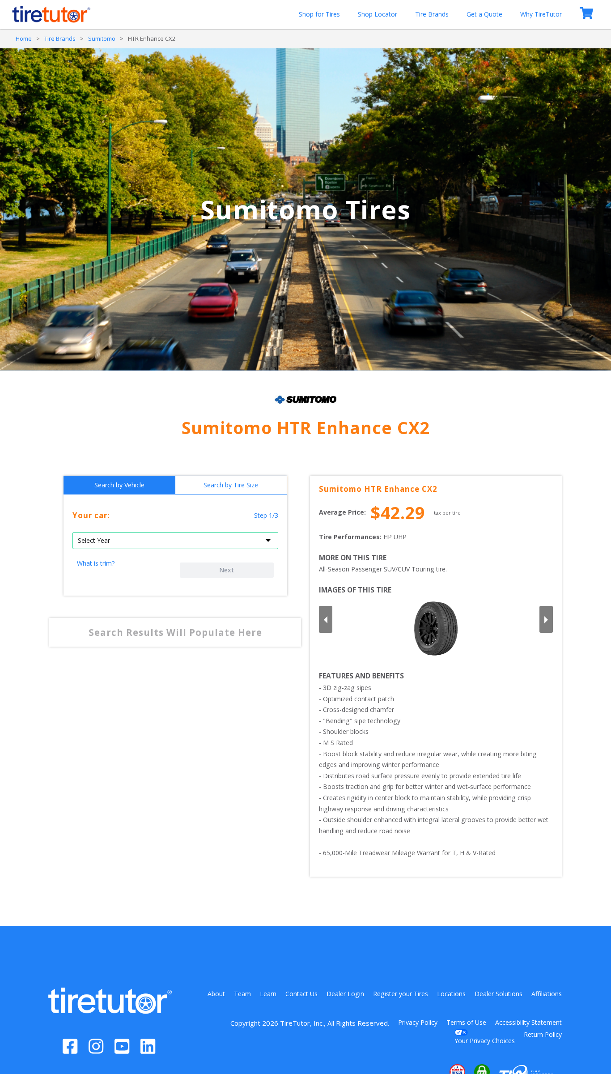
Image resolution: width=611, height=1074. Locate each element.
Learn (268, 993)
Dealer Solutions (498, 993)
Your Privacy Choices (484, 1040)
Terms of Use (466, 1022)
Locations (451, 993)
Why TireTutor (541, 14)
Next (226, 570)
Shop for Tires (319, 14)
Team (242, 993)
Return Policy (543, 1034)
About (216, 993)
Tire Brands (432, 14)
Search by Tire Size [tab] (231, 485)
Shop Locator (377, 14)
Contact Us (301, 993)
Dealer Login (345, 993)
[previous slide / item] (325, 619)
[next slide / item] (546, 619)
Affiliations (546, 993)
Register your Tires (400, 993)
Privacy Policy (417, 1022)
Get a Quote (484, 14)
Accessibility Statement (528, 1022)
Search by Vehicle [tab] (119, 485)
